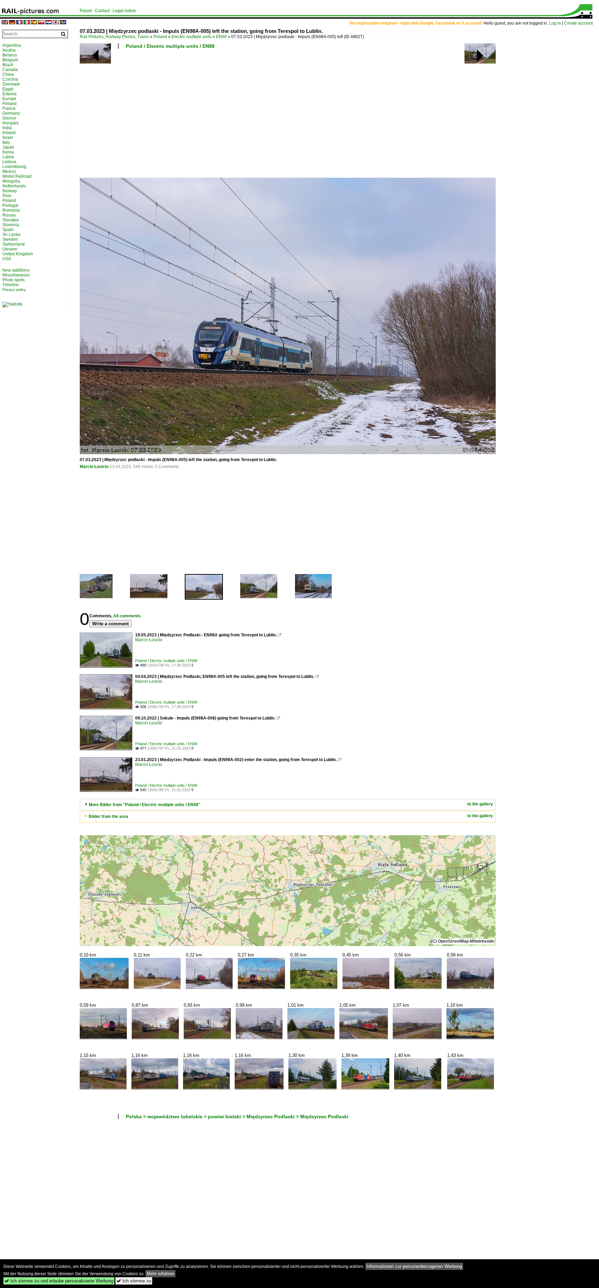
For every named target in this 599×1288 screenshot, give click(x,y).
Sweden (10, 239)
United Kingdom (17, 254)
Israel (7, 137)
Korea (8, 152)
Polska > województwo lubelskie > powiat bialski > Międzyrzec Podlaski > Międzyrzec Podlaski (237, 1116)
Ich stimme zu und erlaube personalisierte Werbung (59, 1280)
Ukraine (9, 249)
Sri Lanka (11, 234)
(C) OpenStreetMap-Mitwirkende (462, 941)
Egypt (7, 89)
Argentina (11, 45)
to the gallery (480, 804)
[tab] (288, 804)
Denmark (11, 84)
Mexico (9, 171)
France (9, 108)
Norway (9, 190)
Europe (9, 98)
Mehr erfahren (160, 1273)
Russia (9, 215)
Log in (555, 23)
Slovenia (10, 224)
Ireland (9, 132)
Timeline (10, 284)
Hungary (10, 123)
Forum (86, 10)
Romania (11, 210)
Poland (160, 36)
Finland (9, 103)
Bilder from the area (108, 816)
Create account (578, 23)
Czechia (10, 79)
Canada (10, 69)
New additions (15, 270)
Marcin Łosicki (94, 466)
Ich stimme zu (133, 1280)
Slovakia (10, 220)
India (7, 127)
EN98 (221, 36)
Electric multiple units (191, 36)
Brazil (7, 64)
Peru (6, 195)
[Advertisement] (288, 116)
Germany (11, 113)
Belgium (10, 60)
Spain (8, 229)
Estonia (9, 93)
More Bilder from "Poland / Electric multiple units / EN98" (144, 804)
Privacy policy (14, 290)
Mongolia (11, 181)
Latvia (8, 157)
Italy (6, 142)
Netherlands (14, 186)
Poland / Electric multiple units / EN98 (170, 46)
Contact (102, 10)
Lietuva (9, 161)
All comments (127, 616)
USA (6, 258)
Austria (9, 50)
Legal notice (124, 10)
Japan (8, 147)
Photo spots (13, 279)
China (8, 74)
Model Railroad (17, 176)
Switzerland (13, 244)
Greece (9, 118)
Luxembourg (14, 166)
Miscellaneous (16, 275)
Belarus (9, 55)
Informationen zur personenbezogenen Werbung (414, 1266)
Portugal (10, 205)
